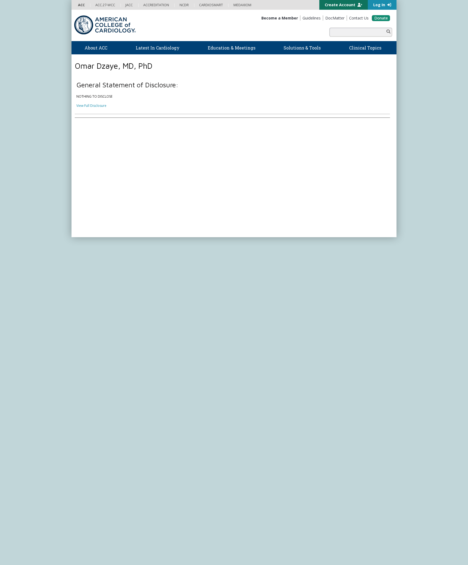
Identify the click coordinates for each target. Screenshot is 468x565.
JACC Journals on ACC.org (265, 327)
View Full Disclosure (91, 105)
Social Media (221, 413)
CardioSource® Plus (173, 313)
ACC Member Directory (95, 349)
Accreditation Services (343, 291)
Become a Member (92, 318)
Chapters (85, 339)
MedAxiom (329, 312)
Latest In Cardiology (180, 254)
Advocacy (85, 272)
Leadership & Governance (98, 261)
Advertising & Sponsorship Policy (157, 413)
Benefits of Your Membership (100, 328)
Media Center (88, 413)
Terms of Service (160, 418)
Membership (123, 242)
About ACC (89, 254)
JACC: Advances (249, 339)
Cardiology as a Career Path (258, 266)
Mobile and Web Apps (254, 308)
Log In (379, 4)
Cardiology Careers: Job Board (261, 272)
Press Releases (197, 413)
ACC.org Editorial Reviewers (318, 413)
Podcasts (165, 277)
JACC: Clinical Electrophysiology (261, 375)
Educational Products (253, 292)
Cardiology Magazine (174, 266)
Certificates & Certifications (178, 318)
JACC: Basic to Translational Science (264, 349)
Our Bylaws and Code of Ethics (101, 292)
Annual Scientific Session (176, 344)
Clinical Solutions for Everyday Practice (266, 282)
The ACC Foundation (93, 266)
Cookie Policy (186, 418)
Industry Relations (91, 298)
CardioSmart (331, 301)
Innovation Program (93, 282)
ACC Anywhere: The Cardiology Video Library (192, 303)
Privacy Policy (88, 418)
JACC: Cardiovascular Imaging (259, 360)
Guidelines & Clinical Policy (178, 272)
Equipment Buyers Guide (256, 298)
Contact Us (329, 322)
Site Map (206, 418)
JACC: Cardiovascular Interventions (263, 365)
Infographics (246, 287)
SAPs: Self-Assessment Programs (182, 308)
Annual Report (353, 413)
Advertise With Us (115, 413)
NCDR (323, 280)
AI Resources (247, 303)
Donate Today (96, 360)
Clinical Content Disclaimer (272, 413)
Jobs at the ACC (90, 287)
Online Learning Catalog (176, 292)
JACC (241, 334)
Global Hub (87, 344)
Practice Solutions (250, 277)
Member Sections (91, 334)
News (162, 261)
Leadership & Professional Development (189, 323)
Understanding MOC (173, 334)
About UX (242, 413)
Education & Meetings (181, 286)
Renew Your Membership (97, 323)
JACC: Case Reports (252, 370)
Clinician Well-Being (252, 261)
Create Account (340, 4)
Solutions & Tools (255, 254)
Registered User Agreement (123, 418)
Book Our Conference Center (100, 303)
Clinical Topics (253, 317)
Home (105, 242)
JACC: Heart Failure (251, 380)
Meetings (164, 339)
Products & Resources (174, 297)
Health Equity (88, 277)
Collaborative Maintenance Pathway (185, 328)
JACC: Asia (245, 344)
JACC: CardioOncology (254, 354)
